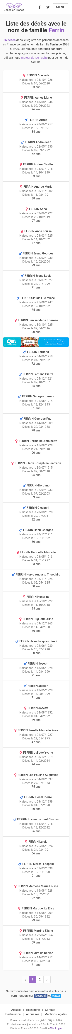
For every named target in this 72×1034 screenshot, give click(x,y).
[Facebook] (39, 7)
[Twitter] (48, 7)
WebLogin (56, 1028)
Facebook (41, 995)
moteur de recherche (34, 57)
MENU (60, 7)
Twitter (56, 995)
